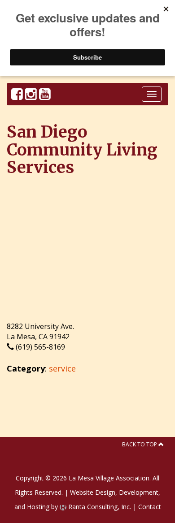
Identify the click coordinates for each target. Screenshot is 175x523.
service (62, 368)
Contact (149, 506)
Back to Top (140, 444)
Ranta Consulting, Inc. (98, 506)
